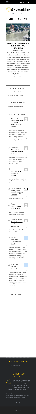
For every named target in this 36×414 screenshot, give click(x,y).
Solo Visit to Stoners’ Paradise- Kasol (16, 242)
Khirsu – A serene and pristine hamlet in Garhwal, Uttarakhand (18, 45)
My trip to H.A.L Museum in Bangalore (16, 173)
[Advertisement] (21, 323)
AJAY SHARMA (19, 50)
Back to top (18, 410)
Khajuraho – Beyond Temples (16, 268)
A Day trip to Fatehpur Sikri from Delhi (17, 152)
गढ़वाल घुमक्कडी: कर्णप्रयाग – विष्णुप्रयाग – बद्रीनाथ (17, 193)
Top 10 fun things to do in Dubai (16, 207)
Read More (18, 76)
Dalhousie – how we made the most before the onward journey (17, 123)
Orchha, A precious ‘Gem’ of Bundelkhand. (17, 224)
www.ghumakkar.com (15, 365)
